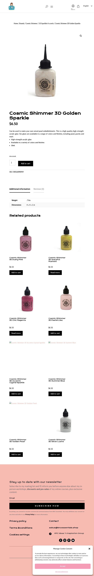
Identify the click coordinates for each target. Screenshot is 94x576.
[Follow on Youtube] (73, 540)
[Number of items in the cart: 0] (78, 6)
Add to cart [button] (16, 272)
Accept (62, 566)
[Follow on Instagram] (64, 540)
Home (16, 23)
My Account (73, 9)
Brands (21, 23)
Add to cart (25, 163)
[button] (89, 549)
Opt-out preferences (61, 571)
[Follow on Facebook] (60, 540)
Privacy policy (17, 521)
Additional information (19, 189)
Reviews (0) (39, 189)
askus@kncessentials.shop (63, 528)
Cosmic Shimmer (31, 23)
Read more (55, 272)
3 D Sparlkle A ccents (46, 23)
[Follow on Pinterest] (68, 540)
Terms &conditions (20, 528)
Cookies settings (19, 535)
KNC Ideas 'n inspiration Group (69, 533)
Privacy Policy (29, 514)
